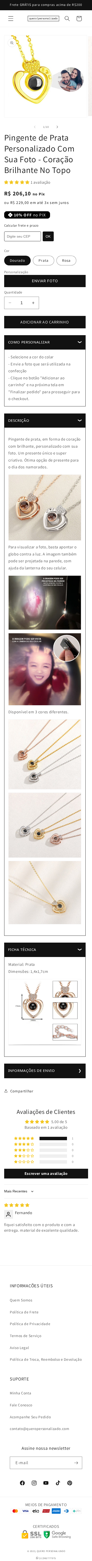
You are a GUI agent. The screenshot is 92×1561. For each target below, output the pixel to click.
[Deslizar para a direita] (57, 126)
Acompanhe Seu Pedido (30, 1416)
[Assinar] (76, 1463)
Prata (44, 260)
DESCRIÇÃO (18, 420)
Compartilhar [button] (21, 1090)
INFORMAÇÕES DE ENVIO (31, 1070)
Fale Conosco (21, 1404)
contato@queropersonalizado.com (39, 1428)
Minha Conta (20, 1392)
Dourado (17, 260)
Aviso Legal (19, 1347)
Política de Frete (24, 1311)
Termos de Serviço (25, 1335)
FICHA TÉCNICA (22, 949)
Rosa (66, 260)
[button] (11, 18)
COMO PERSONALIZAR (29, 342)
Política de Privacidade (30, 1323)
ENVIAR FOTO (45, 281)
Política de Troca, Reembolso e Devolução (46, 1359)
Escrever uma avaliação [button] (46, 1173)
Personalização (16, 272)
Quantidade (13, 292)
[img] (17, 1205)
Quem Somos (21, 1300)
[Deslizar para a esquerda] (34, 126)
